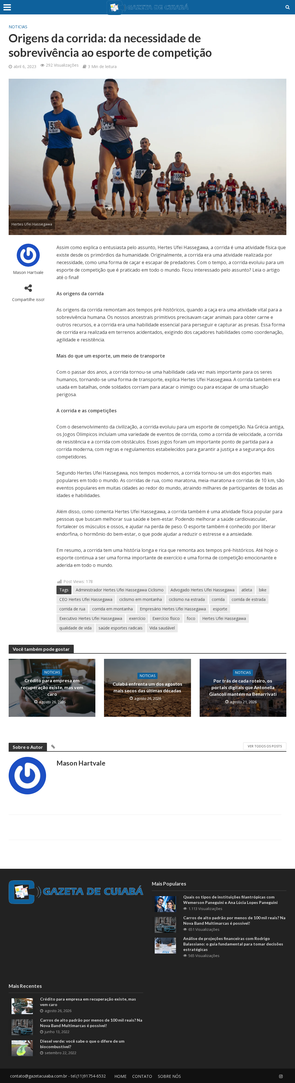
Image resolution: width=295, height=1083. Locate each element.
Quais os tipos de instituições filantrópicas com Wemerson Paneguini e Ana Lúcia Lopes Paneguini (230, 899)
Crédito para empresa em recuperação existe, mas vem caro (52, 687)
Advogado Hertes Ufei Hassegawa (203, 590)
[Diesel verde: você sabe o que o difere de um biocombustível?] (22, 1048)
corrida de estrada (249, 599)
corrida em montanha (112, 609)
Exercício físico (166, 618)
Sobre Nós (169, 1076)
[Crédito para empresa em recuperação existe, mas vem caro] (22, 1006)
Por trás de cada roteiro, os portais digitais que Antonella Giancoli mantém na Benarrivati (243, 687)
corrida (218, 599)
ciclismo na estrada (187, 599)
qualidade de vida (75, 628)
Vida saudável (162, 628)
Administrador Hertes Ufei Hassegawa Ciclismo (120, 590)
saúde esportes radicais (121, 628)
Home (120, 1076)
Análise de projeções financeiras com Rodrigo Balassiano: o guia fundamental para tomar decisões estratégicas (233, 944)
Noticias (18, 26)
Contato (142, 1076)
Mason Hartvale (28, 272)
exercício (137, 618)
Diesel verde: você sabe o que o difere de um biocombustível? (82, 1044)
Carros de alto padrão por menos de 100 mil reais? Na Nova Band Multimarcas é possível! (234, 920)
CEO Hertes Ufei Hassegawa (85, 599)
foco (191, 618)
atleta (246, 590)
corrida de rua (72, 609)
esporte (220, 609)
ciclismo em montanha (140, 599)
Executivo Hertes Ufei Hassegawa (90, 618)
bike (262, 590)
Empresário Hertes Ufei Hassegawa (173, 609)
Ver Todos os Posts (265, 746)
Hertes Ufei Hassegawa (224, 618)
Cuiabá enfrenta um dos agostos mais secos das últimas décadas (147, 687)
